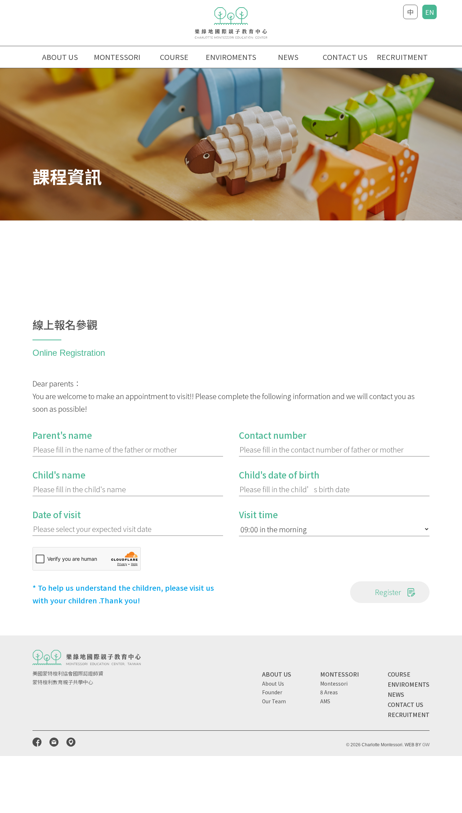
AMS (325, 701)
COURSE (399, 674)
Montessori (334, 683)
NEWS (288, 57)
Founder (272, 692)
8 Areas (329, 692)
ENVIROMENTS (231, 57)
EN (429, 12)
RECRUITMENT (402, 57)
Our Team (274, 701)
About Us (273, 683)
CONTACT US (345, 57)
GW (426, 744)
